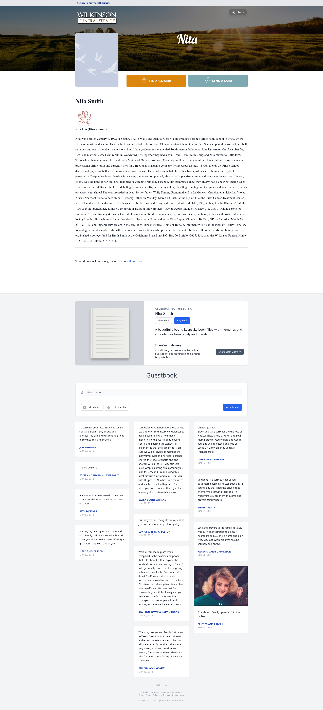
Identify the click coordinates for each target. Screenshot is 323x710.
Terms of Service (170, 695)
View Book (163, 320)
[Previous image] (197, 586)
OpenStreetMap (165, 700)
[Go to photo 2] (221, 604)
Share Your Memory (230, 351)
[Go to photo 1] (219, 604)
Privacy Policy (152, 695)
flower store (136, 261)
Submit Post (232, 407)
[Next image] (244, 586)
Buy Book (182, 320)
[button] (221, 586)
